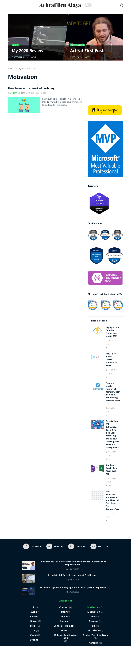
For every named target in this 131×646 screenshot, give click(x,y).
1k (108, 521)
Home (11, 68)
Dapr (64, 611)
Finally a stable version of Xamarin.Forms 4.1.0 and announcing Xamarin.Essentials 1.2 (115, 393)
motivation (93, 611)
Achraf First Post (86, 51)
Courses (64, 607)
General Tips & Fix (64, 625)
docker (64, 616)
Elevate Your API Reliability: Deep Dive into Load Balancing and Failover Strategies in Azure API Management (112, 434)
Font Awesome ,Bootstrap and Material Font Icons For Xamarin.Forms (113, 500)
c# (33, 630)
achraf (13, 93)
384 (44, 93)
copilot (34, 639)
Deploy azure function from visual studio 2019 (112, 332)
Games (64, 621)
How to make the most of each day (31, 88)
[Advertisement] (105, 83)
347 (34, 57)
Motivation (77, 45)
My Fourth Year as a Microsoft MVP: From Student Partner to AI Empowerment (73, 563)
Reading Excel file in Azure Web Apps (112, 470)
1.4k (109, 377)
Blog (15, 45)
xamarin (93, 642)
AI (34, 607)
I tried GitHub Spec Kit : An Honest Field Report (72, 575)
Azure (33, 616)
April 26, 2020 (78, 57)
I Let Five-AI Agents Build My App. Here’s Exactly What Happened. (73, 587)
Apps (34, 611)
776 (109, 415)
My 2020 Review (27, 51)
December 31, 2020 (21, 57)
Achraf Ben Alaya (60, 5)
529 (109, 459)
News (93, 616)
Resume (93, 621)
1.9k (109, 485)
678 (109, 348)
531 (88, 57)
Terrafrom (94, 630)
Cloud (33, 635)
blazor (34, 621)
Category (20, 68)
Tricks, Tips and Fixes (95, 635)
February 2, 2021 (27, 93)
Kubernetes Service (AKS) (65, 637)
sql (93, 625)
